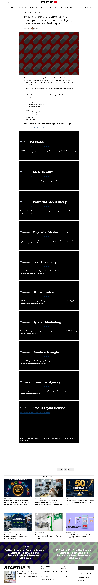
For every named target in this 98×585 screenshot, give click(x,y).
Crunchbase (37, 128)
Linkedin (47, 147)
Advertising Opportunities (49, 571)
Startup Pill (38, 12)
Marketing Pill (64, 577)
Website (30, 147)
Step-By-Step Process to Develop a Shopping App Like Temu (79, 535)
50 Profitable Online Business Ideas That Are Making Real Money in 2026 (80, 502)
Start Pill (38, 28)
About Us (44, 568)
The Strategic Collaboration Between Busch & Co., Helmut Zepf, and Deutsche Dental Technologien (49, 502)
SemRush (45, 128)
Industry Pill (28, 12)
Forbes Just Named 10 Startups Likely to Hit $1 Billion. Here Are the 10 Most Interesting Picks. (16, 502)
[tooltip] (58, 469)
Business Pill (63, 574)
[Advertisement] (49, 426)
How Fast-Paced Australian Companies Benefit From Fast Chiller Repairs (15, 536)
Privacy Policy (45, 577)
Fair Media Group (85, 581)
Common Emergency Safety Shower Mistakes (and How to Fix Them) (48, 536)
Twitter (35, 147)
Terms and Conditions (47, 579)
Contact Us (44, 574)
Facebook (41, 147)
